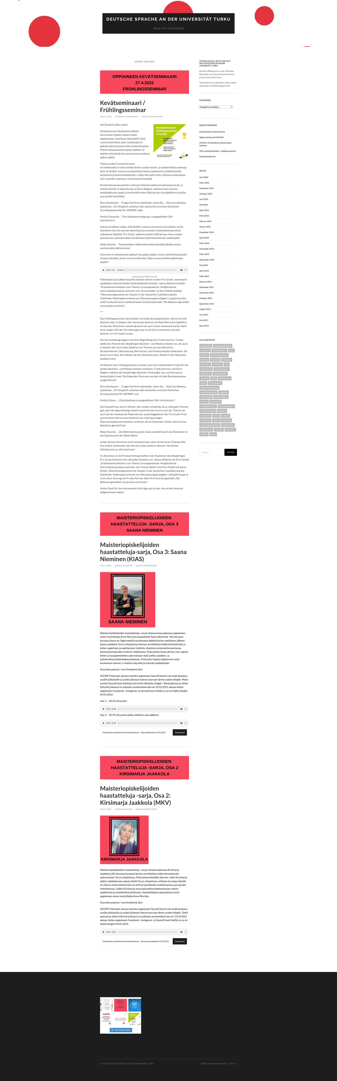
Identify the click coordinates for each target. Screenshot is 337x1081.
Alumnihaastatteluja (222, 346)
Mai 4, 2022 (105, 565)
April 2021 (204, 325)
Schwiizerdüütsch (226, 406)
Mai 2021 (203, 320)
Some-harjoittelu (208, 411)
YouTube (218, 429)
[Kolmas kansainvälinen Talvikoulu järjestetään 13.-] (134, 1005)
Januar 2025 (205, 226)
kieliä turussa (224, 378)
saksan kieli (215, 401)
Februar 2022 (205, 281)
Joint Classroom (221, 369)
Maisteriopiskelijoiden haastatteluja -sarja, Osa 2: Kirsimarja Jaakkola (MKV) (135, 795)
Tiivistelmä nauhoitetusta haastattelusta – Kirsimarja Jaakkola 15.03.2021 (135, 941)
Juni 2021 (203, 314)
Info (226, 364)
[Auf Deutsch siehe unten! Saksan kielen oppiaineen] (106, 1005)
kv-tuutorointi (215, 383)
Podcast (204, 401)
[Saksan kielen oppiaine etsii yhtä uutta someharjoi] (120, 1019)
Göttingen (217, 364)
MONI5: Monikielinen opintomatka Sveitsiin (215, 144)
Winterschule (206, 429)
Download (180, 732)
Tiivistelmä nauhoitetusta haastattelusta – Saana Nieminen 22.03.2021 (134, 732)
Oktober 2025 (205, 193)
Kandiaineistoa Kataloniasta (212, 131)
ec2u (231, 350)
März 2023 (204, 254)
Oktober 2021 (205, 298)
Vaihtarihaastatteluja (222, 420)
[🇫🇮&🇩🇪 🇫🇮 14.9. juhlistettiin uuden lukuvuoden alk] (106, 1019)
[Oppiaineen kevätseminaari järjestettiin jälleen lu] (134, 1019)
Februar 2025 (205, 221)
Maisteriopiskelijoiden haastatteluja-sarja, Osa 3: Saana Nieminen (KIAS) (143, 551)
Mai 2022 (203, 265)
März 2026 (204, 182)
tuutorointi (205, 420)
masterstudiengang (208, 392)
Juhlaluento (205, 374)
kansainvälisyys (220, 374)
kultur (203, 383)
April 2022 (204, 270)
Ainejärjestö (206, 346)
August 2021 (205, 309)
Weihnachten (227, 425)
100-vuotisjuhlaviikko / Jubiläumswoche (217, 151)
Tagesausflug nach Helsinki (211, 137)
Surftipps (222, 411)
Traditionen (205, 415)
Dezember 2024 (206, 232)
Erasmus (204, 355)
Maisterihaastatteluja (209, 387)
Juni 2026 (203, 177)
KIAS (214, 378)
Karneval (204, 378)
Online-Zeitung (221, 397)
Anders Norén (219, 1064)
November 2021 (206, 292)
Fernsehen (226, 360)
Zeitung (204, 434)
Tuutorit (225, 415)
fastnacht (215, 360)
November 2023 (206, 248)
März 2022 (204, 276)
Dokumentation (219, 350)
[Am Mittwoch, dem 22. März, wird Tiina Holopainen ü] (120, 1005)
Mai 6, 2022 (105, 116)
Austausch (205, 350)
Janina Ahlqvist (124, 565)
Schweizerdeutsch (207, 156)
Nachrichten (206, 397)
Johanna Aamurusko (126, 116)
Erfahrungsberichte (219, 355)
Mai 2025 (203, 204)
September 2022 (206, 259)
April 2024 (204, 237)
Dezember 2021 (206, 287)
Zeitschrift (230, 429)
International (206, 369)
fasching (204, 360)
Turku (216, 415)
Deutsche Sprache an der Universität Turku (168, 19)
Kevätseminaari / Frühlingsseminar (123, 106)
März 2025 (204, 215)
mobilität (223, 392)
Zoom (213, 434)
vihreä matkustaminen (210, 425)
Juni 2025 (203, 199)
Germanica (205, 364)
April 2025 (204, 210)
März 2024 (204, 243)
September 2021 (206, 303)
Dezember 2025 (206, 188)
